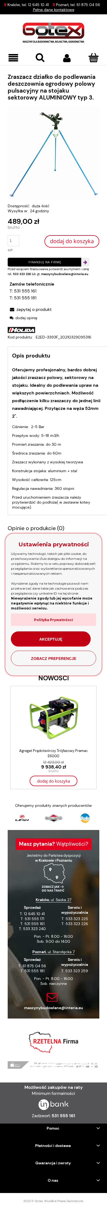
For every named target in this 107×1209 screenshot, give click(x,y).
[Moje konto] (67, 58)
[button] (13, 58)
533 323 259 (76, 970)
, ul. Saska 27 (53, 899)
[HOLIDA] (21, 329)
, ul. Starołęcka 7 (53, 951)
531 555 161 (25, 291)
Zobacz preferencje (53, 658)
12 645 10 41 (38, 4)
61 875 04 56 (88, 4)
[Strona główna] (54, 33)
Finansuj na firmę (45, 262)
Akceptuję (50, 639)
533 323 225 (77, 918)
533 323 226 (22, 274)
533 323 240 (34, 928)
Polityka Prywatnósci (53, 620)
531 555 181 (25, 298)
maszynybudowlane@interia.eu (64, 274)
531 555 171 (34, 918)
